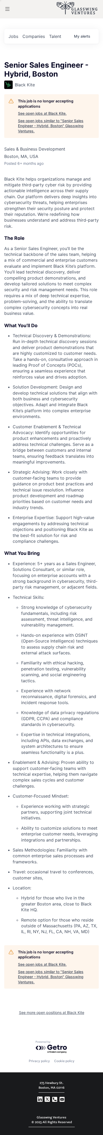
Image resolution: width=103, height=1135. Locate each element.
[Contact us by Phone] (54, 1100)
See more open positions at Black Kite (51, 1012)
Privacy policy (39, 1061)
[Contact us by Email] (62, 1100)
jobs (13, 36)
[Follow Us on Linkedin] (40, 1100)
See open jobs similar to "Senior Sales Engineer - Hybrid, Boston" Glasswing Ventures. (50, 125)
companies (33, 36)
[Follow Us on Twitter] (47, 1100)
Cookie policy (64, 1061)
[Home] (77, 7)
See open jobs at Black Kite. (42, 113)
